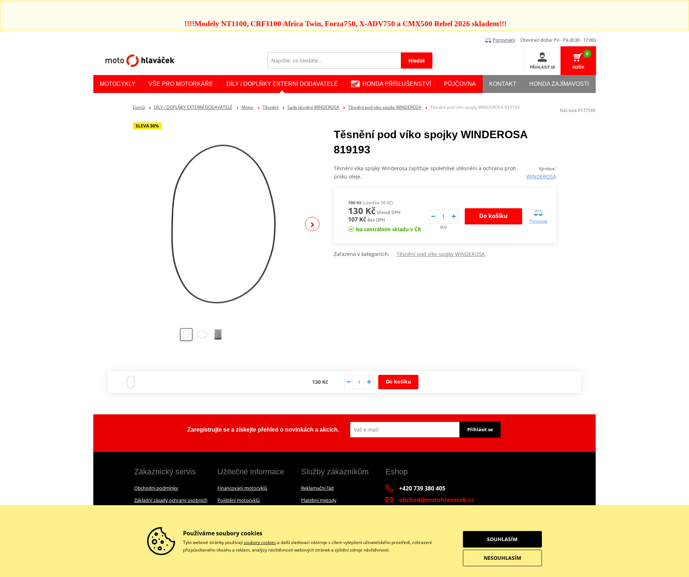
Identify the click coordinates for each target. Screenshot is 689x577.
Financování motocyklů (242, 488)
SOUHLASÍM (502, 539)
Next (312, 224)
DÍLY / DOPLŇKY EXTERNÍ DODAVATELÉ (193, 107)
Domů (139, 107)
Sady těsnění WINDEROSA (313, 107)
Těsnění (270, 107)
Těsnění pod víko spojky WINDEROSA (384, 107)
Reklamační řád (317, 488)
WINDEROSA (541, 176)
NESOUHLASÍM (502, 557)
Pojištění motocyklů (238, 500)
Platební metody (319, 500)
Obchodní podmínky (156, 488)
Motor (248, 107)
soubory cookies (260, 542)
